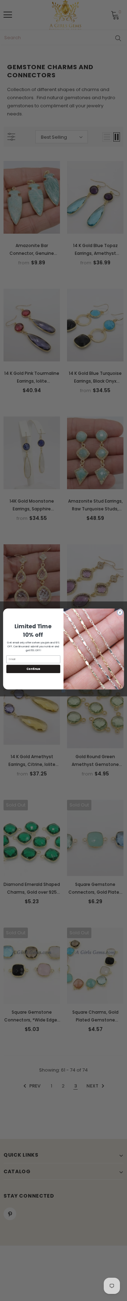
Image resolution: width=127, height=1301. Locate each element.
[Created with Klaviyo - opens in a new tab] (63, 691)
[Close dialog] (119, 612)
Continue (33, 669)
